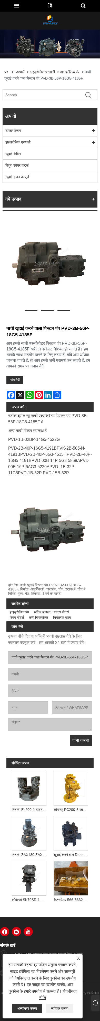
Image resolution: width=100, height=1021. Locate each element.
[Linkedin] (16, 931)
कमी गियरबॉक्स (38, 617)
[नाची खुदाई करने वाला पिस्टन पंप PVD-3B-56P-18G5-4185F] (47, 263)
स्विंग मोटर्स (17, 617)
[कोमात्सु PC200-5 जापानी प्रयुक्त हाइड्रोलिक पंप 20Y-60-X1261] (71, 787)
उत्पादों (20, 72)
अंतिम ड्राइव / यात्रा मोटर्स (51, 612)
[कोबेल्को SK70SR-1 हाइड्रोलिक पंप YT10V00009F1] (29, 877)
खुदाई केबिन (13, 154)
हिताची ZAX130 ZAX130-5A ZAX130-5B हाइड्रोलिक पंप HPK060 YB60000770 (30, 855)
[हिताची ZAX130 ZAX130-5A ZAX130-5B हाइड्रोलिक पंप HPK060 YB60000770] (29, 832)
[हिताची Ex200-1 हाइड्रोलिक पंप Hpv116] (29, 787)
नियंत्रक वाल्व (62, 617)
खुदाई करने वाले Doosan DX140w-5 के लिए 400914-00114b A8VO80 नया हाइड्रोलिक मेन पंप (72, 855)
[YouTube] (28, 931)
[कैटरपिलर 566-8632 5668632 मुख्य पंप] (71, 877)
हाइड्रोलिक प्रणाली (42, 72)
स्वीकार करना (59, 1008)
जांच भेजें (14, 380)
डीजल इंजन (13, 130)
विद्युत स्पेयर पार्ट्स (16, 165)
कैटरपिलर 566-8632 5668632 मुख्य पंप (72, 900)
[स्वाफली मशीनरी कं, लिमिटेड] (50, 20)
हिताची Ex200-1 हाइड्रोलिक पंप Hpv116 (30, 810)
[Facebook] (4, 931)
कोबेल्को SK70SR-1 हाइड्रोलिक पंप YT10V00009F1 (30, 900)
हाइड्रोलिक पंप (69, 72)
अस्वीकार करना (27, 1008)
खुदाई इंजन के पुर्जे (17, 177)
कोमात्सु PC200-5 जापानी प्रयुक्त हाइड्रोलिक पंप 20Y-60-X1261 (72, 810)
